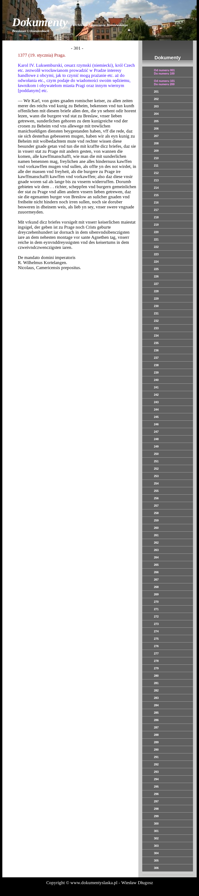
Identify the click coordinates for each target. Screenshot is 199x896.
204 (156, 113)
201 (156, 91)
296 (156, 794)
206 (156, 128)
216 (156, 202)
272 (156, 616)
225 (156, 269)
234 (156, 335)
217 (156, 209)
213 (156, 180)
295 (156, 786)
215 (156, 195)
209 (156, 150)
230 (156, 306)
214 (156, 187)
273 (156, 624)
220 (156, 232)
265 (156, 564)
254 (156, 483)
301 (156, 831)
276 (156, 646)
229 (156, 298)
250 (156, 453)
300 (156, 823)
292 (156, 764)
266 (156, 572)
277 (156, 653)
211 (156, 165)
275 (156, 638)
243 (156, 402)
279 (156, 668)
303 (156, 845)
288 (156, 734)
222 (156, 246)
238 (156, 365)
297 (156, 801)
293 (156, 771)
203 (156, 106)
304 (156, 853)
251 (156, 461)
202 (156, 99)
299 (156, 816)
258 (156, 513)
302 (156, 838)
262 (156, 542)
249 (156, 446)
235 (156, 343)
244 (156, 409)
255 (156, 490)
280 (156, 675)
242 (156, 394)
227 (156, 283)
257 (156, 505)
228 (156, 291)
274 (156, 631)
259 (156, 520)
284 (156, 705)
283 (156, 697)
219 (156, 224)
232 (156, 320)
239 (156, 372)
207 (156, 136)
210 (156, 158)
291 (156, 757)
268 (156, 587)
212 (156, 173)
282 (156, 690)
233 (156, 328)
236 (156, 350)
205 (156, 121)
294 (156, 779)
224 (156, 261)
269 (156, 594)
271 (156, 609)
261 (156, 535)
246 (156, 424)
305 (156, 860)
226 (156, 276)
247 (156, 431)
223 (156, 254)
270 (156, 601)
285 (156, 712)
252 (156, 468)
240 (156, 380)
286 (156, 720)
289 (156, 742)
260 (156, 527)
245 (156, 417)
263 (156, 550)
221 (156, 239)
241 (156, 387)
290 (156, 749)
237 (156, 357)
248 (156, 439)
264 (156, 557)
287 (156, 727)
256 (156, 498)
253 (156, 476)
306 (156, 868)
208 (156, 143)
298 (156, 808)
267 (156, 579)
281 (156, 683)
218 (156, 217)
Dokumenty (70, 24)
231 (156, 313)
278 (156, 661)
